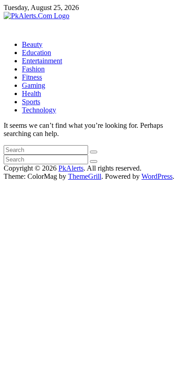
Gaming (33, 85)
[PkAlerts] (6, 24)
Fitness (32, 77)
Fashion (33, 69)
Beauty (32, 44)
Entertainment (42, 61)
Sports (31, 102)
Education (36, 52)
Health (31, 93)
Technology (39, 110)
